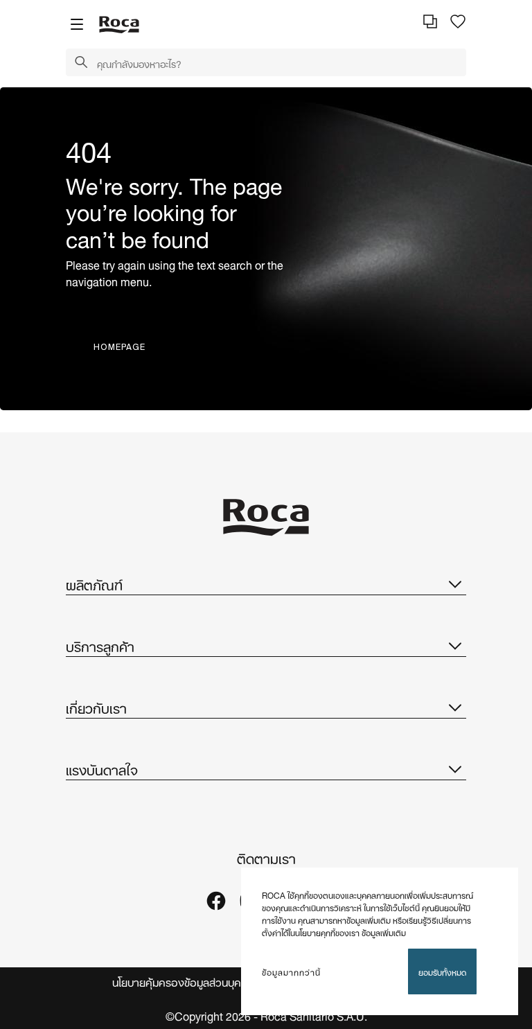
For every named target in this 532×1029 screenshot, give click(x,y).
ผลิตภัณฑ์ (94, 583)
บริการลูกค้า (100, 645)
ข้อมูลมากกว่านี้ (291, 971)
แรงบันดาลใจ (102, 768)
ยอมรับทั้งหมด (442, 971)
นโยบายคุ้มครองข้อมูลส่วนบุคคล (183, 981)
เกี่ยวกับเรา (96, 707)
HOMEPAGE (119, 346)
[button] (81, 63)
